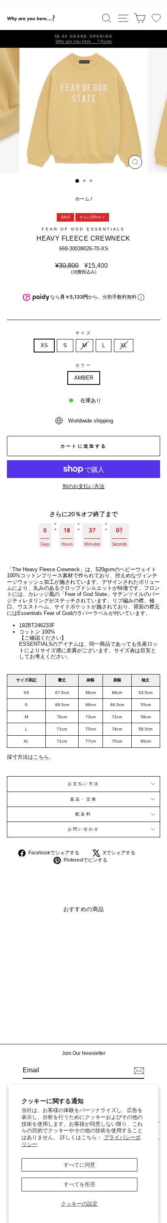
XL (123, 345)
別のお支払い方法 (83, 486)
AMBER (83, 378)
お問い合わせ (84, 829)
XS (44, 345)
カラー (83, 365)
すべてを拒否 (79, 1184)
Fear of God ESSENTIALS (83, 229)
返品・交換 (83, 799)
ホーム (82, 199)
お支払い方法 (84, 783)
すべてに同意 (79, 1165)
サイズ (83, 333)
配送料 (83, 814)
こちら (41, 757)
